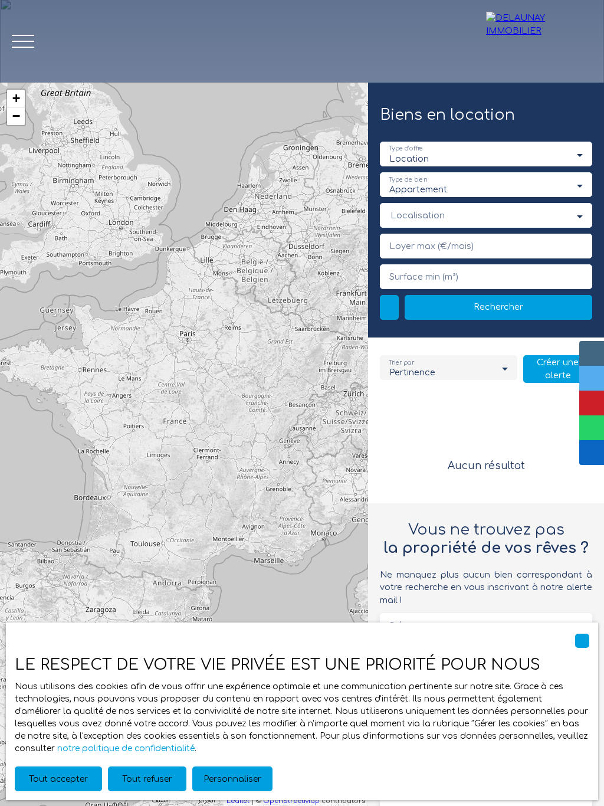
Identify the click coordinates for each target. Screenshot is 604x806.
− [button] (16, 116)
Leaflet (238, 801)
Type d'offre (406, 149)
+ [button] (16, 98)
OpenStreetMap (291, 801)
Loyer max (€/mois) (431, 246)
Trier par (401, 362)
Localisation (417, 215)
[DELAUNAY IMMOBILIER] (539, 41)
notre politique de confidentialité (126, 748)
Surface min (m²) (423, 276)
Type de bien (407, 179)
